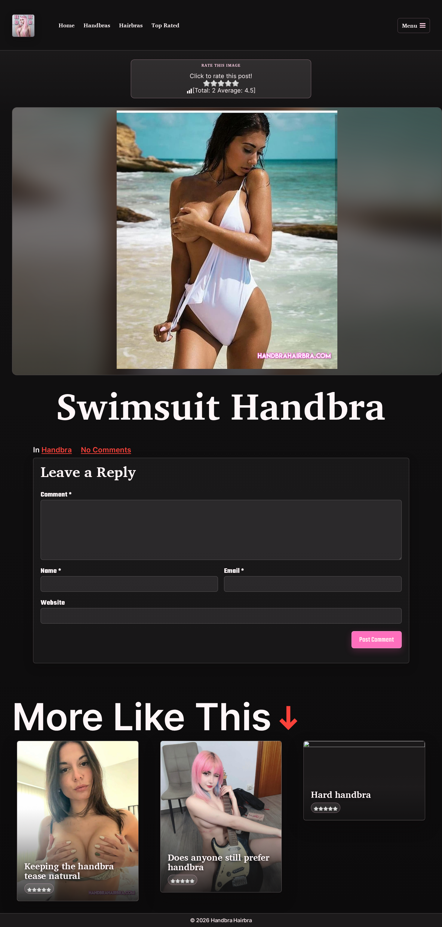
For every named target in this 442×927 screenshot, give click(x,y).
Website (53, 602)
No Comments (106, 450)
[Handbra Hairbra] (23, 25)
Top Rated (166, 26)
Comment (56, 494)
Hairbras (131, 26)
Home (67, 26)
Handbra (56, 450)
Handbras (97, 26)
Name (51, 571)
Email (234, 571)
